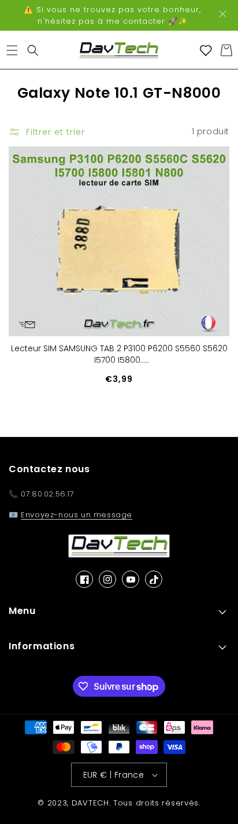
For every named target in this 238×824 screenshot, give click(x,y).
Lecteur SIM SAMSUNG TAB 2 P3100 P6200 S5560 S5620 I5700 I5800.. (119, 354)
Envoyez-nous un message (76, 514)
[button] (12, 50)
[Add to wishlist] (214, 162)
